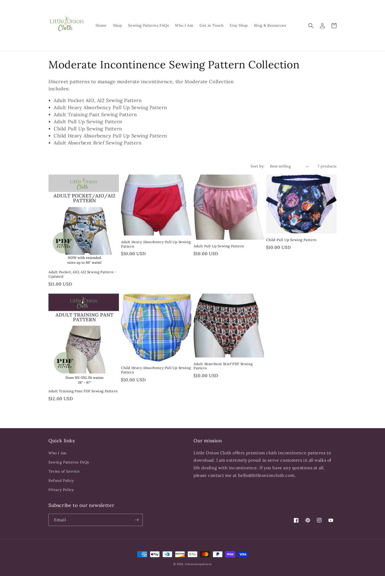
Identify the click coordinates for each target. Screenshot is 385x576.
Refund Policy (61, 480)
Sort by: (258, 166)
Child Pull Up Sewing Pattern (291, 240)
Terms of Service (64, 471)
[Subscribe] (136, 520)
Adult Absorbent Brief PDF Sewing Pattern (223, 366)
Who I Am (57, 453)
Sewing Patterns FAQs (68, 462)
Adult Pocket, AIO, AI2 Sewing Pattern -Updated (82, 274)
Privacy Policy (61, 489)
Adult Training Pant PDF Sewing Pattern (83, 391)
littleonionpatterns (198, 564)
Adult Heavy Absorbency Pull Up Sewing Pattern (156, 244)
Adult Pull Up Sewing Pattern (219, 246)
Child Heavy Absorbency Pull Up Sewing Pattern (156, 370)
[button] (311, 25)
